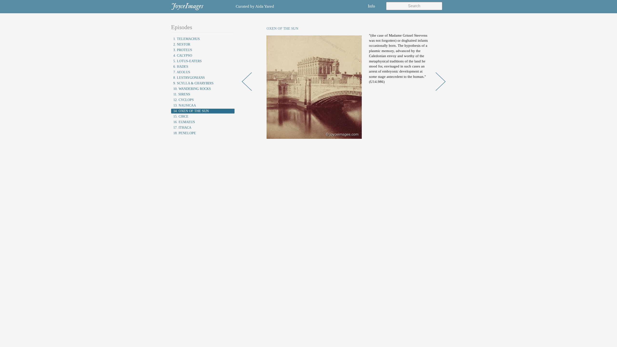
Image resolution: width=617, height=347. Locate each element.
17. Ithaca (182, 127)
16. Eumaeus (184, 122)
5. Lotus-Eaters (187, 61)
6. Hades (180, 66)
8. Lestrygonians (189, 78)
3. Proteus (182, 50)
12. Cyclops (183, 100)
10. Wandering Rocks (192, 89)
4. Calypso (182, 55)
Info (371, 6)
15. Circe (180, 116)
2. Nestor (181, 44)
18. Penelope (184, 133)
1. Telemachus (186, 39)
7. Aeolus (181, 72)
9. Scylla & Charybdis (193, 83)
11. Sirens (181, 94)
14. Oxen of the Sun (191, 111)
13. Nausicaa (184, 105)
